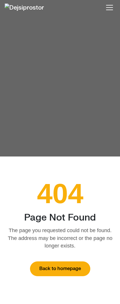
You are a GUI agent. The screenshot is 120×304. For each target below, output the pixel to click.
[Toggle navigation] (109, 7)
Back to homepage (60, 269)
